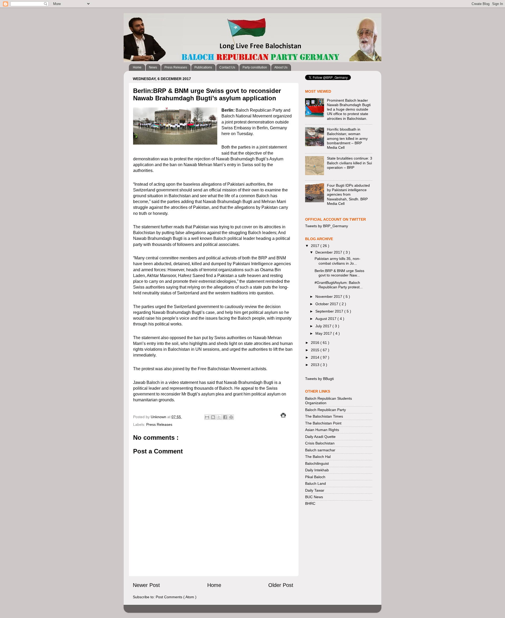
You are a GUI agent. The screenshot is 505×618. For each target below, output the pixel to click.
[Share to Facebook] (225, 417)
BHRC (310, 503)
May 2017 (324, 333)
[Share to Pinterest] (231, 417)
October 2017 (327, 304)
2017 (315, 246)
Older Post (280, 585)
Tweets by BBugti (319, 379)
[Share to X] (219, 417)
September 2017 (329, 311)
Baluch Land (315, 483)
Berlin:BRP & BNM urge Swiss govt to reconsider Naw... (339, 273)
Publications (203, 67)
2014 (315, 357)
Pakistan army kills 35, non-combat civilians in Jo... (337, 260)
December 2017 (329, 252)
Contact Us (227, 67)
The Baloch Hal (318, 456)
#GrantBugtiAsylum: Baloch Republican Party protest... (339, 284)
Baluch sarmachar (320, 450)
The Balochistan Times (324, 416)
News (153, 67)
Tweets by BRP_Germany (326, 226)
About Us (280, 67)
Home (137, 67)
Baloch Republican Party (325, 410)
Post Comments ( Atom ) (176, 597)
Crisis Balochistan (320, 443)
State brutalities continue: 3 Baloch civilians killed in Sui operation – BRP (349, 163)
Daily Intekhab (317, 470)
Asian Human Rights (322, 430)
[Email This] (207, 417)
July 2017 (323, 326)
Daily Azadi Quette (320, 436)
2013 (315, 365)
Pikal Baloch (315, 477)
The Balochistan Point (323, 423)
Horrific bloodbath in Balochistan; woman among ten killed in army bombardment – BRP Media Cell (347, 138)
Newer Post (146, 585)
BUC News (314, 497)
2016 (315, 342)
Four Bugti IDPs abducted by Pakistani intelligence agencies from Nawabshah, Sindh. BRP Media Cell (348, 194)
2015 (315, 350)
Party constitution (255, 67)
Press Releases (175, 67)
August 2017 (326, 319)
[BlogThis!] (213, 417)
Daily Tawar (314, 490)
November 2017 (329, 296)
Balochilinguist (317, 463)
